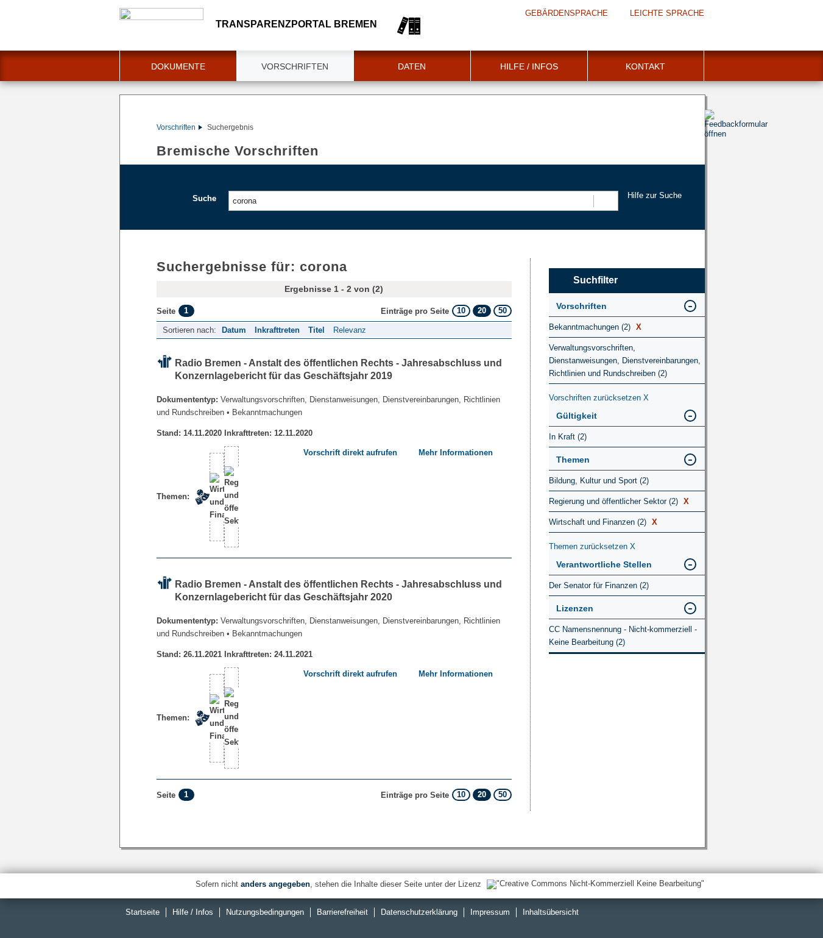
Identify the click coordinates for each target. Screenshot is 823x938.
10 (461, 310)
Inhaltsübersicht (551, 912)
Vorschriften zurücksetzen (599, 397)
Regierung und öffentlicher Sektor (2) (619, 501)
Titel (316, 330)
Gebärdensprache (566, 13)
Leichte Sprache (667, 13)
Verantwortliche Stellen (604, 564)
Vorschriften (294, 66)
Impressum (490, 912)
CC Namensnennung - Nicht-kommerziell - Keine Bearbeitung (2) (623, 636)
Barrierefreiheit (342, 912)
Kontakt (645, 66)
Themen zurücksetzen (592, 546)
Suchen (605, 201)
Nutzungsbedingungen (265, 912)
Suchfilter (595, 280)
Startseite (142, 912)
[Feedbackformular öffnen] (718, 159)
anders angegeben (275, 884)
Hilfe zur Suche (654, 195)
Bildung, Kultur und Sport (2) (599, 480)
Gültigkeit (576, 416)
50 (502, 310)
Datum (234, 330)
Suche (204, 198)
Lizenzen (574, 608)
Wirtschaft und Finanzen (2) (603, 522)
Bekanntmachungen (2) (595, 327)
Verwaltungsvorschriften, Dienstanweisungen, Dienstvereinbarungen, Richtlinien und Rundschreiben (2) (625, 360)
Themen (573, 459)
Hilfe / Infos (529, 66)
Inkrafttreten (277, 330)
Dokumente (178, 66)
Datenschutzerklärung (419, 912)
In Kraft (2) (568, 436)
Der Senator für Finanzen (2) (599, 585)
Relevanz (349, 330)
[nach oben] (785, 900)
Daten (412, 66)
